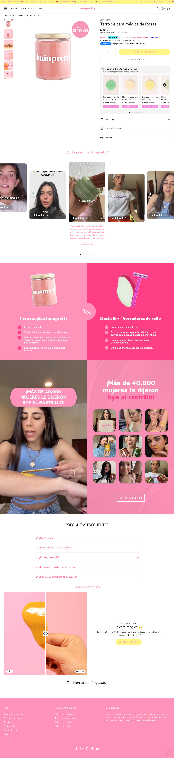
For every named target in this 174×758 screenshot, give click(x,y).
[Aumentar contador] (114, 52)
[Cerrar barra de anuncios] (171, 2)
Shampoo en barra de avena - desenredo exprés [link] (130, 98)
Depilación (13, 15)
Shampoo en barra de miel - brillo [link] (150, 98)
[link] (111, 85)
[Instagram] (81, 748)
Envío (112, 32)
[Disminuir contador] (103, 52)
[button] (5, 8)
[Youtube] (97, 748)
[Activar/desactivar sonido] (101, 218)
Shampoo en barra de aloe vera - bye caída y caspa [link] (111, 98)
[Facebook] (76, 748)
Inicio (5, 15)
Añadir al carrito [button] (111, 106)
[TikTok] (92, 748)
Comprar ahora (135, 59)
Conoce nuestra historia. (144, 720)
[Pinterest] (87, 748)
